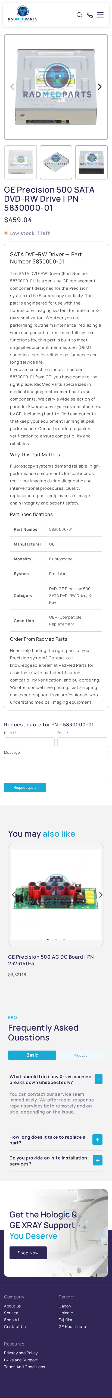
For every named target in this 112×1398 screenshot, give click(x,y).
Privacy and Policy (21, 1352)
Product (80, 1055)
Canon (65, 1306)
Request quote (25, 787)
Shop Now (28, 1253)
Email (63, 732)
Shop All (11, 1319)
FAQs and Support (21, 1359)
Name (10, 732)
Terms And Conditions (24, 1366)
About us (12, 1306)
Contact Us (15, 1326)
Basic (32, 1055)
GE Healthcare (72, 1326)
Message (12, 752)
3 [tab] (64, 939)
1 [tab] (48, 939)
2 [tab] (56, 939)
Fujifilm (65, 1319)
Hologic (66, 1312)
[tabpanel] (56, 894)
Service (11, 1312)
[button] (99, 86)
